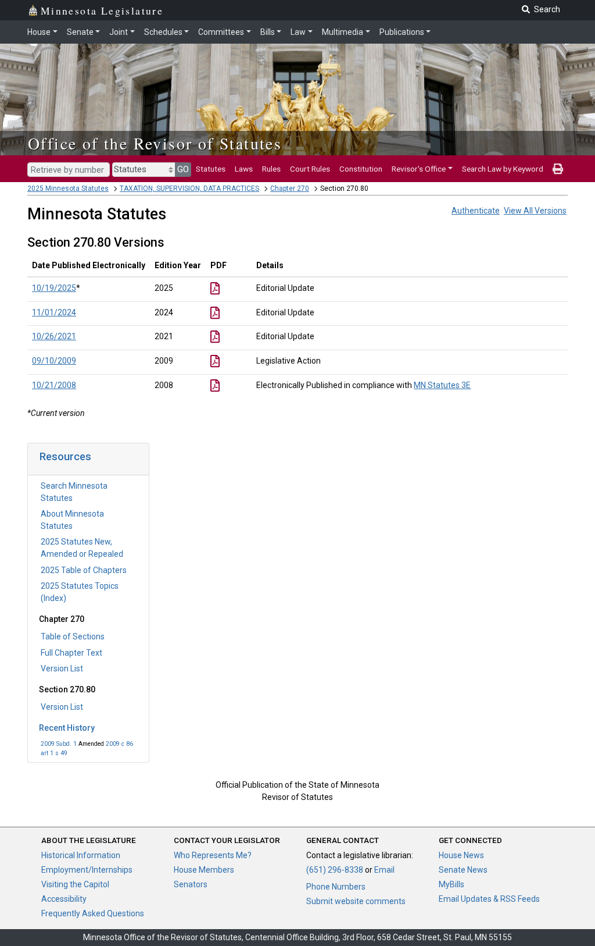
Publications (401, 32)
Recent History (67, 727)
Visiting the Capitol (75, 884)
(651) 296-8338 (334, 869)
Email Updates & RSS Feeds (489, 899)
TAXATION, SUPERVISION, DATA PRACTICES (189, 188)
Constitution (360, 168)
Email (384, 869)
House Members (204, 869)
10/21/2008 (54, 385)
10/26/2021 (54, 336)
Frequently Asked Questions (92, 913)
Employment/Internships (86, 869)
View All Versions (535, 210)
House (39, 32)
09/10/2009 (54, 360)
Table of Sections (73, 636)
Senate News (463, 869)
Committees (221, 32)
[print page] (558, 168)
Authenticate (475, 210)
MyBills (451, 884)
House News (461, 855)
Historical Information (80, 855)
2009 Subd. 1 (59, 744)
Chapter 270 (289, 188)
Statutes (210, 168)
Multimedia (342, 32)
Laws (244, 168)
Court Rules (310, 168)
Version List (62, 668)
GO (183, 169)
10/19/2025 (54, 288)
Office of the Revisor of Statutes (155, 143)
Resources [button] (65, 456)
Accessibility (64, 899)
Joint (118, 32)
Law (298, 32)
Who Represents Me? (213, 855)
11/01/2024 (54, 312)
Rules (271, 168)
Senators (190, 884)
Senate (80, 32)
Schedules (163, 32)
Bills (267, 32)
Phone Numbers (335, 886)
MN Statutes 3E (442, 385)
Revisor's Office (419, 168)
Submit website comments (356, 901)
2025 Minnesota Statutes (68, 188)
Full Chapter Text (71, 652)
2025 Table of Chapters (84, 570)
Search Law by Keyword (502, 168)
